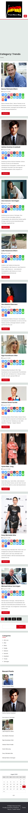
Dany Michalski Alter (8, 535)
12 (10, 784)
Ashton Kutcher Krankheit (10, 147)
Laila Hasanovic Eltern (9, 251)
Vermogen (6, 661)
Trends (5, 659)
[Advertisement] (14, 34)
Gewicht (6, 653)
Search (21, 626)
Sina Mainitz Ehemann (9, 304)
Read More (5, 113)
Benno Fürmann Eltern (9, 89)
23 (24, 786)
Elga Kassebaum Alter (9, 355)
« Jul (13, 795)
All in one (6, 640)
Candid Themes (16, 809)
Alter (5, 643)
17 (4, 786)
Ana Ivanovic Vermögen (10, 201)
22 (20, 786)
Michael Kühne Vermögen (10, 586)
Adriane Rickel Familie (9, 402)
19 (10, 786)
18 (7, 786)
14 (17, 784)
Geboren (6, 650)
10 (4, 784)
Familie (5, 648)
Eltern (5, 645)
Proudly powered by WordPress (11, 807)
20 (14, 786)
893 (14, 619)
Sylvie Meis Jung (7, 466)
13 (14, 784)
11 (7, 784)
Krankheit (6, 656)
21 (17, 786)
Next (19, 619)
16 (24, 784)
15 (20, 784)
